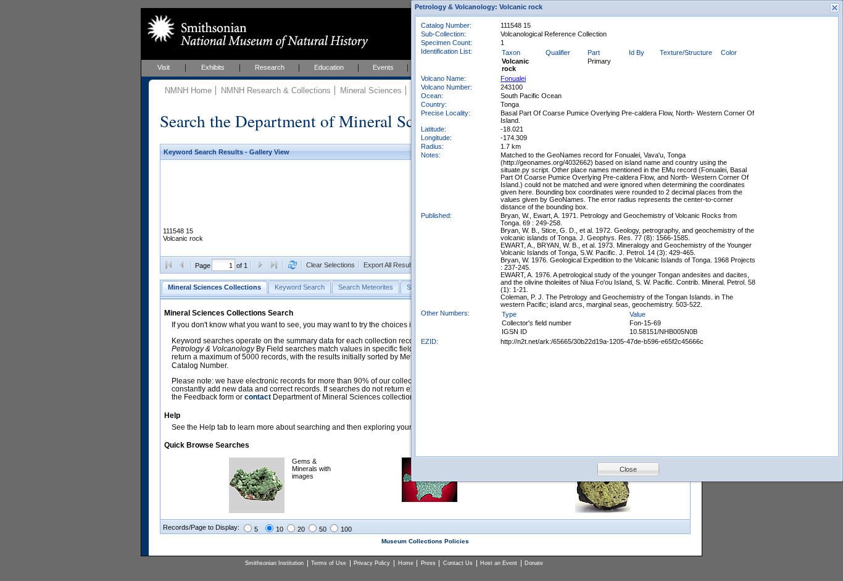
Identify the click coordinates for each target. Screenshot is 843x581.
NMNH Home (188, 90)
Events (383, 67)
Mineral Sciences (371, 90)
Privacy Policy (372, 563)
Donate (534, 563)
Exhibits (213, 67)
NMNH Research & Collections (276, 90)
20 (301, 529)
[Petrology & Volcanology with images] (603, 510)
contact (257, 397)
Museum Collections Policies (425, 541)
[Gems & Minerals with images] (256, 510)
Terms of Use (328, 563)
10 (279, 529)
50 (322, 529)
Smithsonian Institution (274, 563)
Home (405, 563)
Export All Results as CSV (402, 265)
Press (428, 563)
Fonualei (513, 78)
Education (329, 67)
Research (269, 67)
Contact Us (458, 563)
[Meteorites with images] (429, 499)
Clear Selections (330, 265)
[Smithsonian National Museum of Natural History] (255, 31)
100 (346, 529)
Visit (163, 67)
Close (628, 469)
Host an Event (498, 563)
